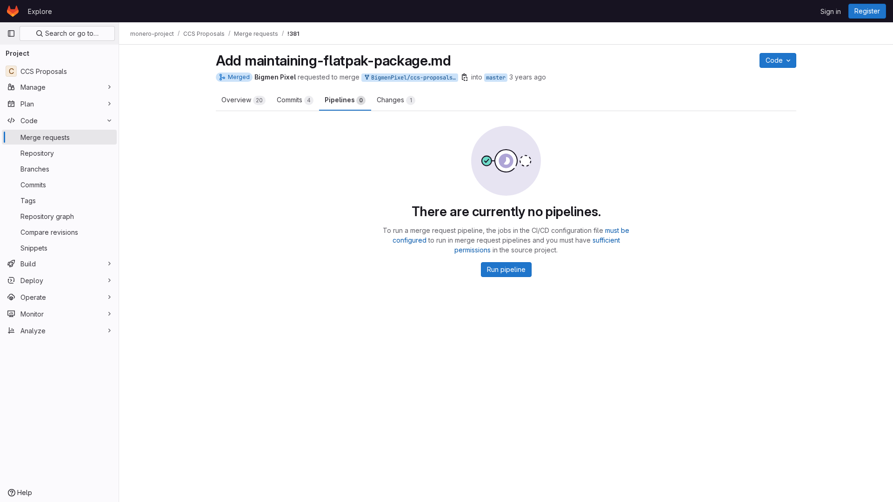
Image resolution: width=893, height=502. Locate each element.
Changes (394, 100)
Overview (242, 100)
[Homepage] (12, 11)
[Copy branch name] (464, 77)
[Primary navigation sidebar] (11, 33)
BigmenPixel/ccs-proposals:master (413, 77)
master (496, 77)
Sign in (830, 11)
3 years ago (527, 77)
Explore (40, 11)
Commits (294, 100)
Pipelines (344, 100)
